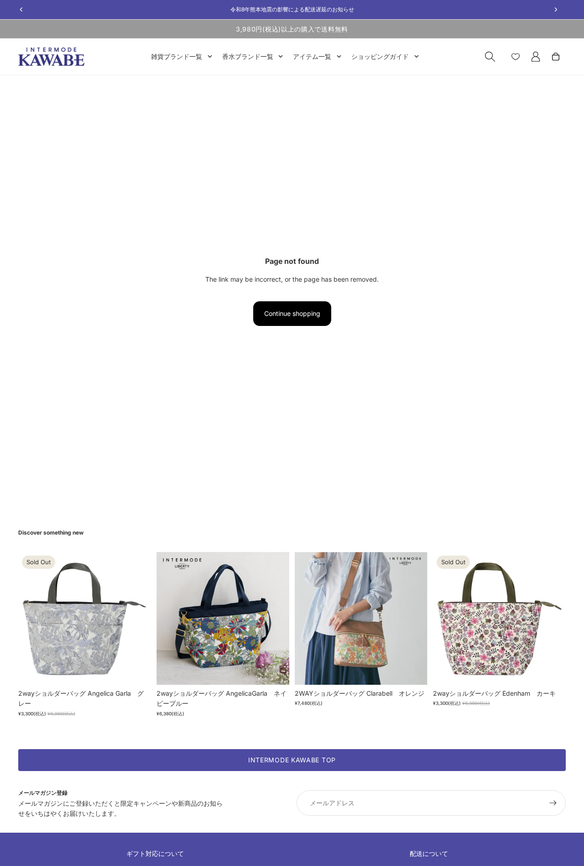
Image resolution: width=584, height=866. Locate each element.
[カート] (556, 57)
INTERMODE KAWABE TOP (292, 760)
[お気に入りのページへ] (516, 57)
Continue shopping (292, 313)
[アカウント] (536, 57)
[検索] (490, 57)
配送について (429, 853)
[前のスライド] (32, 619)
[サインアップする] (553, 803)
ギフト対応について (155, 853)
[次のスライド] (137, 619)
